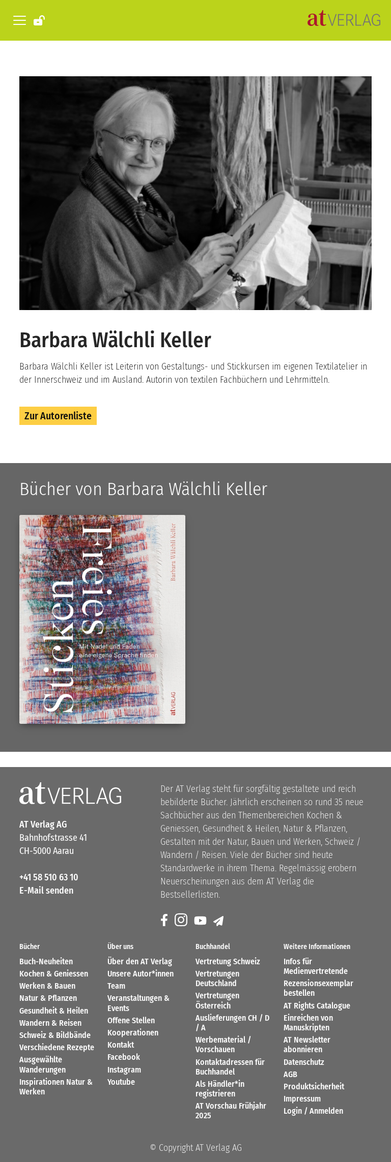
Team (116, 986)
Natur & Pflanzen (48, 998)
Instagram (124, 1070)
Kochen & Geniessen (53, 973)
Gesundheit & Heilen (53, 1011)
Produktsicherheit (314, 1086)
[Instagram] (182, 920)
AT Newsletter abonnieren (307, 1044)
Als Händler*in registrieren (220, 1088)
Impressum (302, 1099)
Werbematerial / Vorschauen (223, 1044)
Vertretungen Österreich (217, 1000)
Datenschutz (304, 1062)
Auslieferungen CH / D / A (232, 1022)
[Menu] (17, 20)
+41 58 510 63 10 (48, 877)
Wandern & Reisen (50, 1023)
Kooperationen (132, 1032)
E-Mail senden (46, 890)
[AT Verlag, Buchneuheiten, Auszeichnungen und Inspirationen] (344, 20)
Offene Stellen (131, 1020)
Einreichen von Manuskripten (308, 1022)
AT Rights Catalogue (317, 1006)
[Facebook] (165, 920)
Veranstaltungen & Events (138, 1003)
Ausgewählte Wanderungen (42, 1064)
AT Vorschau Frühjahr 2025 (231, 1110)
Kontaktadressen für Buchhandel (230, 1067)
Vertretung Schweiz (228, 961)
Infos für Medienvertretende (316, 966)
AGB (290, 1074)
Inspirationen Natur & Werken (56, 1086)
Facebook (123, 1057)
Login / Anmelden (313, 1111)
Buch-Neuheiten (46, 961)
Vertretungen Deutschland (217, 978)
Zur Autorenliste (58, 416)
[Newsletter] (219, 920)
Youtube (121, 1082)
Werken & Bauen (47, 986)
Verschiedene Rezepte (56, 1047)
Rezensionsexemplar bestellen (318, 988)
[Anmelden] (40, 19)
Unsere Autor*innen (140, 973)
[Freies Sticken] (102, 619)
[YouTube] (201, 920)
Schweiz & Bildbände (55, 1035)
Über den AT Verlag (139, 961)
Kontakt (120, 1045)
